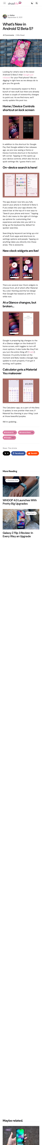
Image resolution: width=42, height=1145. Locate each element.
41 (8, 35)
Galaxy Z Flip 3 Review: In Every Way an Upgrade (18, 534)
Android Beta (27, 432)
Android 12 (10, 432)
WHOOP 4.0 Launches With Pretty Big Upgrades (20, 501)
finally (31, 352)
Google (10, 438)
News (8, 1130)
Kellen (12, 15)
